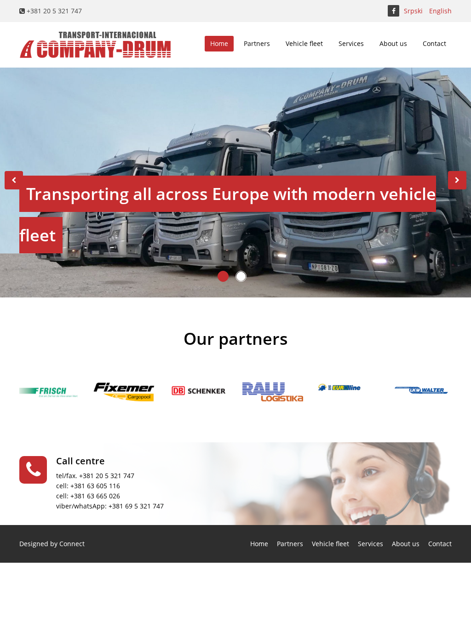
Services (351, 43)
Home (219, 43)
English (440, 10)
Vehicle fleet (304, 43)
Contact (434, 43)
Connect (72, 543)
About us (393, 43)
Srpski (413, 10)
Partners (257, 43)
